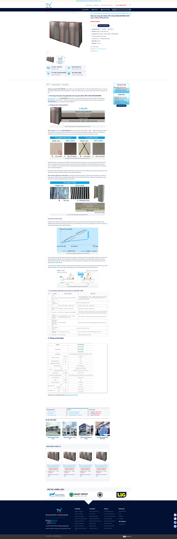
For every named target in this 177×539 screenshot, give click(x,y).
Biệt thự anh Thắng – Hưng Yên (73, 438)
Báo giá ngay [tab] (65, 84)
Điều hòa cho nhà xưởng (79, 521)
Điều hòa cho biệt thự (79, 513)
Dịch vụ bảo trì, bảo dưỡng (109, 525)
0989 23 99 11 (124, 88)
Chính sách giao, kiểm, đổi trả (109, 521)
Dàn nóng (63, 12)
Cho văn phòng (50, 413)
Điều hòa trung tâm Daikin (55, 12)
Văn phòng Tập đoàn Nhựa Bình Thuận (106, 438)
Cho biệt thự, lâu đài (51, 411)
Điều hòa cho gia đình (79, 511)
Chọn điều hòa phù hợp (108, 511)
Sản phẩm (85, 9)
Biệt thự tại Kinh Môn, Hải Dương (89, 438)
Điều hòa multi (92, 513)
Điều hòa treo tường (93, 528)
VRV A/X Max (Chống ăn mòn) (72, 12)
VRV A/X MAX (56, 265)
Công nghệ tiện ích (122, 511)
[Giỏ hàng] (130, 5)
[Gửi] (130, 10)
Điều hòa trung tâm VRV (94, 511)
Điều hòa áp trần (93, 523)
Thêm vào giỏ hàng (103, 25)
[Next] (84, 34)
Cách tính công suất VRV (74, 412)
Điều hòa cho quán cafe (79, 525)
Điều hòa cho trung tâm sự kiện (81, 518)
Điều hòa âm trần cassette (94, 518)
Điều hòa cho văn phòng (79, 516)
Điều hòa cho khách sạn (79, 523)
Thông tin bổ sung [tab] (56, 84)
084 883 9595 (122, 5)
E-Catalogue (121, 518)
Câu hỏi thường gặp (108, 518)
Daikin (97, 51)
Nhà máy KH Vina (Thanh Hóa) (56, 438)
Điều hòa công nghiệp (94, 516)
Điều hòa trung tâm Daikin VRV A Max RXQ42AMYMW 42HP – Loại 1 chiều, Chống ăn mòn (53, 466)
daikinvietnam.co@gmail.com (122, 91)
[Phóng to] (47, 52)
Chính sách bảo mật (108, 528)
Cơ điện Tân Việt (122, 524)
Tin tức (120, 513)
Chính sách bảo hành (108, 523)
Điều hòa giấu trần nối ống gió (95, 521)
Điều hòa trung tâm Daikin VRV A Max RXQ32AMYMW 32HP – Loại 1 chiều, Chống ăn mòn (101, 466)
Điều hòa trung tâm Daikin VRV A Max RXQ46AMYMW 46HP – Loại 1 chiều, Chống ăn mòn (69, 466)
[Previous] (48, 34)
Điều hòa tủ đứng (93, 525)
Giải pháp (95, 9)
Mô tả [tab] (48, 84)
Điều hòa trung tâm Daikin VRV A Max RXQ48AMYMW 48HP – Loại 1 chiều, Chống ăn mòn (85, 466)
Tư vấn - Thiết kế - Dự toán (109, 513)
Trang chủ (47, 12)
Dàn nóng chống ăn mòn (54, 98)
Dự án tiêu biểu (106, 9)
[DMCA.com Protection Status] (127, 536)
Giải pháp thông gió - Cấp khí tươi (75, 415)
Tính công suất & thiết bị (106, 5)
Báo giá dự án (89, 5)
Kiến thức (96, 5)
